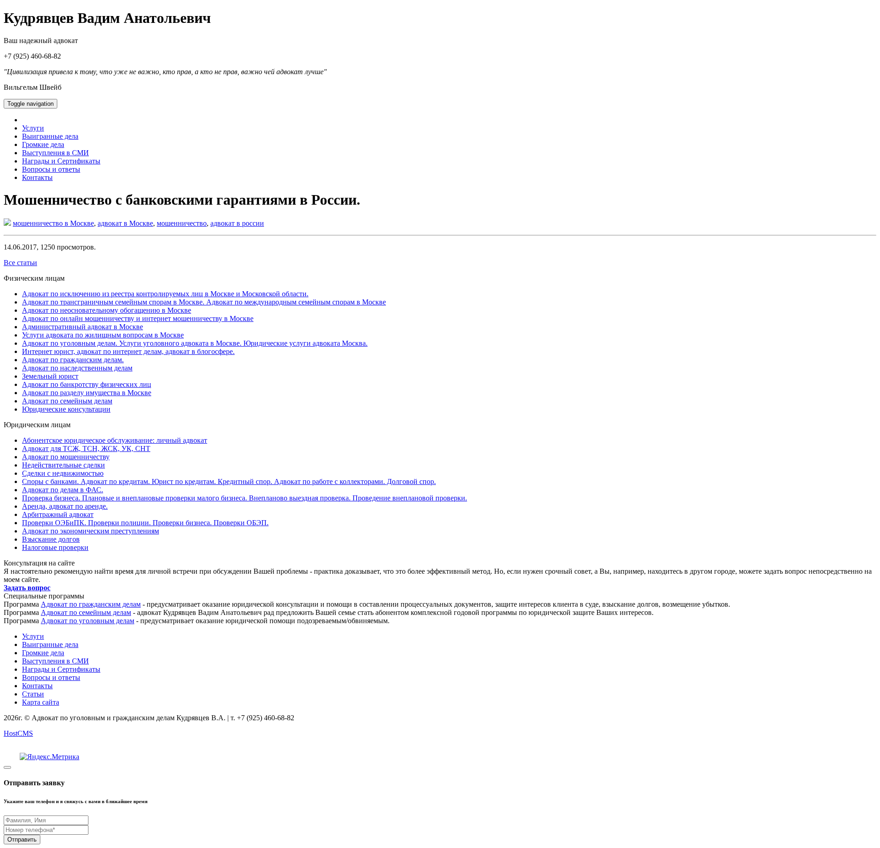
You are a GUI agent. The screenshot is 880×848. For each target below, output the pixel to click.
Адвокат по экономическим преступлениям (90, 531)
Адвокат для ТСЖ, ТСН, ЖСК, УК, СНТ (86, 448)
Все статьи (20, 262)
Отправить (22, 839)
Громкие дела (43, 144)
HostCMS (18, 733)
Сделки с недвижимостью (63, 473)
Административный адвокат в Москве (82, 327)
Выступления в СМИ (55, 153)
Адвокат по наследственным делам (77, 368)
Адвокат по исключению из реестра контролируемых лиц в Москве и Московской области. (165, 294)
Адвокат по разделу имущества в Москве (86, 393)
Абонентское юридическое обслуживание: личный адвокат (114, 440)
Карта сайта (40, 702)
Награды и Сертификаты (61, 161)
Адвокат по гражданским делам (91, 604)
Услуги (33, 128)
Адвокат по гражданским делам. (73, 360)
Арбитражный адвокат (58, 514)
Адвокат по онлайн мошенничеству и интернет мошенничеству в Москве (137, 318)
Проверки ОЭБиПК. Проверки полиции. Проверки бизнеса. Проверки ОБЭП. (145, 523)
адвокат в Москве (125, 223)
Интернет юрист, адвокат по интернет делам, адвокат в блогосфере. (128, 351)
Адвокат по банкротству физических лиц (86, 384)
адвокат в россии (237, 223)
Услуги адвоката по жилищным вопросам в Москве (103, 335)
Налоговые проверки (55, 547)
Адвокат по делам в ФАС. (62, 490)
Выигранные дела (50, 136)
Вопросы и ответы (51, 169)
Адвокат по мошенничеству (66, 457)
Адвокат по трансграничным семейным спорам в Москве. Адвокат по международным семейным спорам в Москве (204, 302)
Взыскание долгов (51, 539)
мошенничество (182, 223)
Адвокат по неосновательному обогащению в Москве (106, 310)
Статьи (33, 694)
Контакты (37, 177)
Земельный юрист (50, 376)
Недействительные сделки (63, 465)
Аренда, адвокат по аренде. (65, 506)
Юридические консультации (66, 409)
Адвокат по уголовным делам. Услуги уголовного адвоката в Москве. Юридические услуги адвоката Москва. (195, 343)
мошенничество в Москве (53, 223)
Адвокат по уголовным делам (87, 621)
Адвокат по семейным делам (67, 401)
